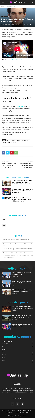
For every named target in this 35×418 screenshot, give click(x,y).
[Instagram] (17, 404)
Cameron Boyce (11, 140)
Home (2, 6)
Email (3, 219)
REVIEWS (22, 412)
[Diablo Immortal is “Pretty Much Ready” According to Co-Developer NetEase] (6, 309)
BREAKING (12, 6)
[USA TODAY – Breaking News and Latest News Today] (6, 275)
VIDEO (13, 411)
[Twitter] (22, 404)
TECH (27, 412)
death (18, 140)
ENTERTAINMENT (27, 411)
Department (20, 106)
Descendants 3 (25, 140)
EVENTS (17, 412)
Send (4, 225)
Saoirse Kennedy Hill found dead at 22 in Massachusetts (26, 165)
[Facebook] (12, 404)
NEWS (7, 6)
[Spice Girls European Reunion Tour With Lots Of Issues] (6, 326)
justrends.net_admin (8, 24)
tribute (14, 142)
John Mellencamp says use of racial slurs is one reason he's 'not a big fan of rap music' (22, 190)
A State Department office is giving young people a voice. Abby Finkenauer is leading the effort (22, 182)
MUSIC (8, 411)
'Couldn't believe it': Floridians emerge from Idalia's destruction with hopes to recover (21, 199)
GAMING (19, 411)
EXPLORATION (9, 412)
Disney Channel (6, 142)
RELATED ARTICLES (11, 177)
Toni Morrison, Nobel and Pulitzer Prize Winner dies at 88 (17, 253)
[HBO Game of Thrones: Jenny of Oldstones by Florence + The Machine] (6, 318)
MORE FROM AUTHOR (24, 177)
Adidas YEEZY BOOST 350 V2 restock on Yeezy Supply (9, 165)
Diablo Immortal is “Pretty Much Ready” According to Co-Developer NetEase (22, 308)
